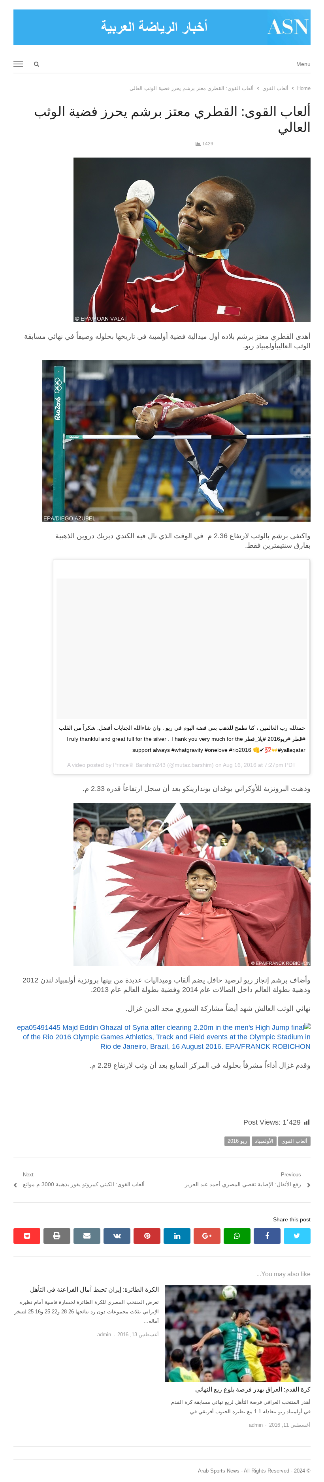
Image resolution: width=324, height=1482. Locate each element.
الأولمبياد (264, 1141)
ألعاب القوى (294, 1141)
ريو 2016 (237, 1141)
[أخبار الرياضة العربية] (162, 27)
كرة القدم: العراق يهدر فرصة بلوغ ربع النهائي (253, 1389)
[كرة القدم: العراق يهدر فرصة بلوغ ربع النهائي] (238, 1290)
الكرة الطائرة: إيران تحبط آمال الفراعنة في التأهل (94, 1289)
